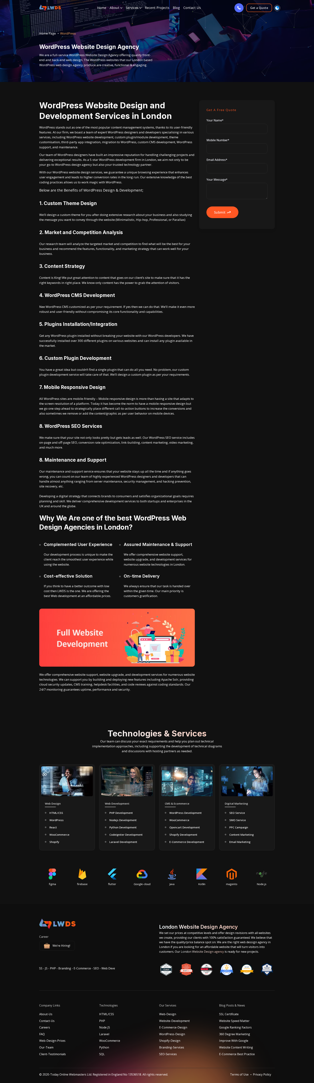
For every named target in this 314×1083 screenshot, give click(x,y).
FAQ (42, 1034)
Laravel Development (123, 842)
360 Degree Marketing (234, 1034)
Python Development (123, 827)
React (53, 827)
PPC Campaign (238, 827)
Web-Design (167, 1014)
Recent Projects (157, 7)
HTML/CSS (56, 813)
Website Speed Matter (234, 1021)
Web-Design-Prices (52, 1041)
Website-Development (174, 1021)
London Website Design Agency (198, 927)
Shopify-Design (169, 1041)
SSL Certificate (229, 1014)
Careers (44, 1027)
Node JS (104, 1027)
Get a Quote (259, 8)
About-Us (45, 1014)
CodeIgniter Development (126, 834)
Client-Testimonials (52, 1054)
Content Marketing (241, 834)
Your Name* (215, 120)
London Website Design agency (202, 952)
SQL (102, 1054)
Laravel (104, 1034)
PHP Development (121, 813)
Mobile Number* (217, 140)
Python (104, 1047)
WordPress (56, 820)
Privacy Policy (262, 1074)
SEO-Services (168, 1054)
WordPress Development (185, 813)
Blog (176, 7)
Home (101, 7)
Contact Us (192, 7)
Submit (220, 212)
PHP (102, 1021)
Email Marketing (239, 842)
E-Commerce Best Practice (237, 1054)
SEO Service (237, 813)
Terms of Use (239, 1074)
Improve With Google (233, 1041)
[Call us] (238, 7)
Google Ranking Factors (235, 1027)
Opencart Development (184, 827)
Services (132, 7)
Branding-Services (171, 1047)
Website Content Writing (236, 1047)
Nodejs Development (123, 820)
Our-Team (46, 1047)
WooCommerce (59, 834)
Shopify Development (183, 834)
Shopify (54, 842)
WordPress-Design (172, 1034)
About (115, 7)
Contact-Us (47, 1021)
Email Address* (216, 160)
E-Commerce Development (186, 842)
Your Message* (217, 180)
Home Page (47, 33)
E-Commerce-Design (173, 1027)
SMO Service (237, 820)
